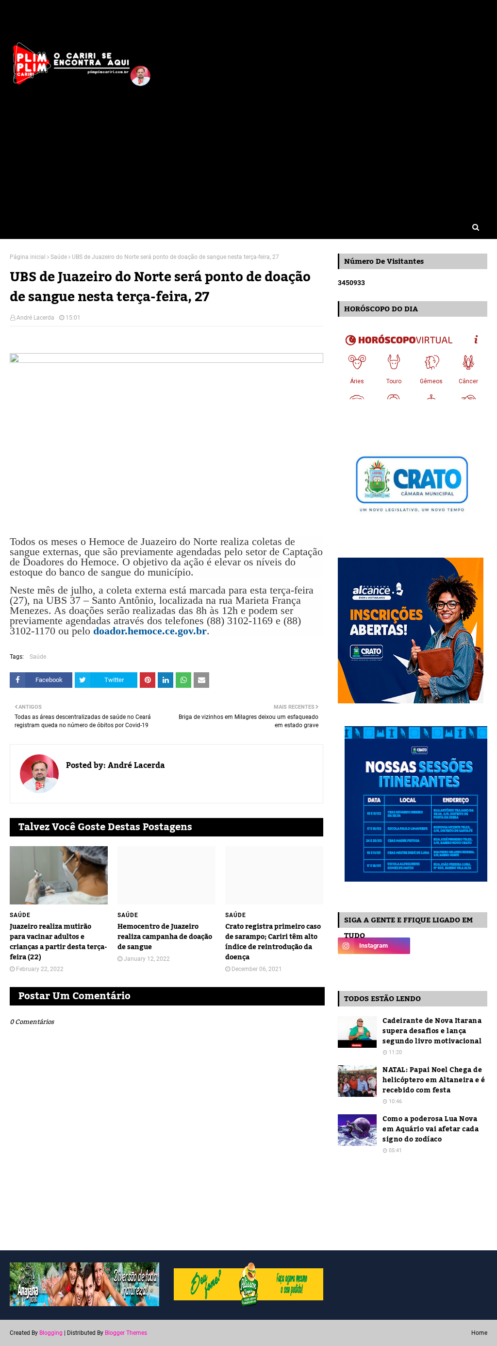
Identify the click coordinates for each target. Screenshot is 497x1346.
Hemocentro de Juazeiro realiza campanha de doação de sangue (164, 937)
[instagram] (374, 945)
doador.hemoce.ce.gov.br (150, 631)
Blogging (51, 1332)
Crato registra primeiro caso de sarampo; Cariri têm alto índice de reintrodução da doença (273, 942)
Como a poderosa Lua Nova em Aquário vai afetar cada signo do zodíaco (430, 1129)
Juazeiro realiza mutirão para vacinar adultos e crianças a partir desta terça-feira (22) (58, 942)
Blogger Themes (126, 1332)
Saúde (58, 257)
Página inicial (28, 257)
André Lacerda (35, 317)
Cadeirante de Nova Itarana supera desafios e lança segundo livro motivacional (431, 1031)
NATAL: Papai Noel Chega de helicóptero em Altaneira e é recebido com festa (433, 1080)
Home (479, 1332)
